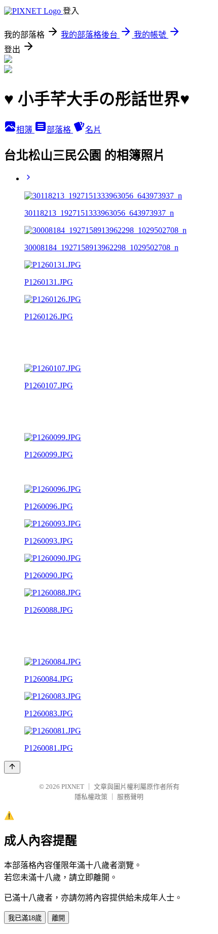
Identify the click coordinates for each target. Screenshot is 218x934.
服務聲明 (130, 796)
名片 (93, 129)
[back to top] (12, 767)
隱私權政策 (91, 796)
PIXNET (72, 786)
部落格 (60, 129)
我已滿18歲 (25, 918)
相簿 (25, 129)
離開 (58, 918)
